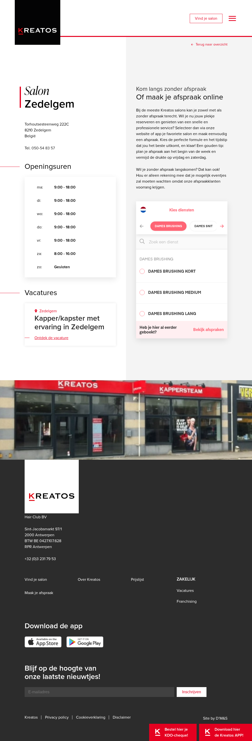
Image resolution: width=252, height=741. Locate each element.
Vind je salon (206, 18)
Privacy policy (57, 717)
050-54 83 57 (43, 148)
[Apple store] (43, 641)
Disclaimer (122, 717)
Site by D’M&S (215, 718)
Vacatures (185, 590)
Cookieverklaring (90, 717)
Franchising (187, 601)
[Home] (37, 21)
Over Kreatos (89, 579)
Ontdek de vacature (51, 338)
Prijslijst (137, 579)
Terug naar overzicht (211, 44)
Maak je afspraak (39, 593)
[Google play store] (84, 641)
